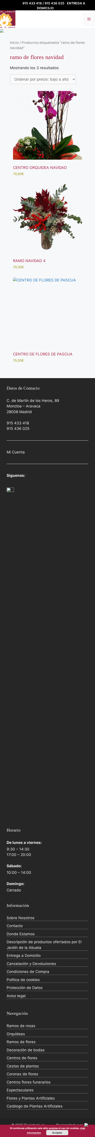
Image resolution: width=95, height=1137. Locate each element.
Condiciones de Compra (28, 971)
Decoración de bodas (26, 1050)
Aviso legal (16, 996)
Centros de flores (22, 1058)
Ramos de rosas (21, 1026)
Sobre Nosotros (20, 918)
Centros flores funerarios (29, 1082)
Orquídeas (16, 1034)
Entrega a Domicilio (24, 955)
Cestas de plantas (23, 1066)
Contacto (15, 926)
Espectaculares (20, 1090)
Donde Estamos (21, 934)
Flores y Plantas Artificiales (31, 1098)
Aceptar (57, 1133)
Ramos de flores (21, 1042)
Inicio (14, 43)
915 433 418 (18, 423)
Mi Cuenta (16, 452)
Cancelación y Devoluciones (31, 963)
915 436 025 (18, 428)
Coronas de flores (22, 1074)
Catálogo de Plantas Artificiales (35, 1106)
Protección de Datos (25, 987)
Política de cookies (23, 980)
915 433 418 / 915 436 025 (43, 3)
